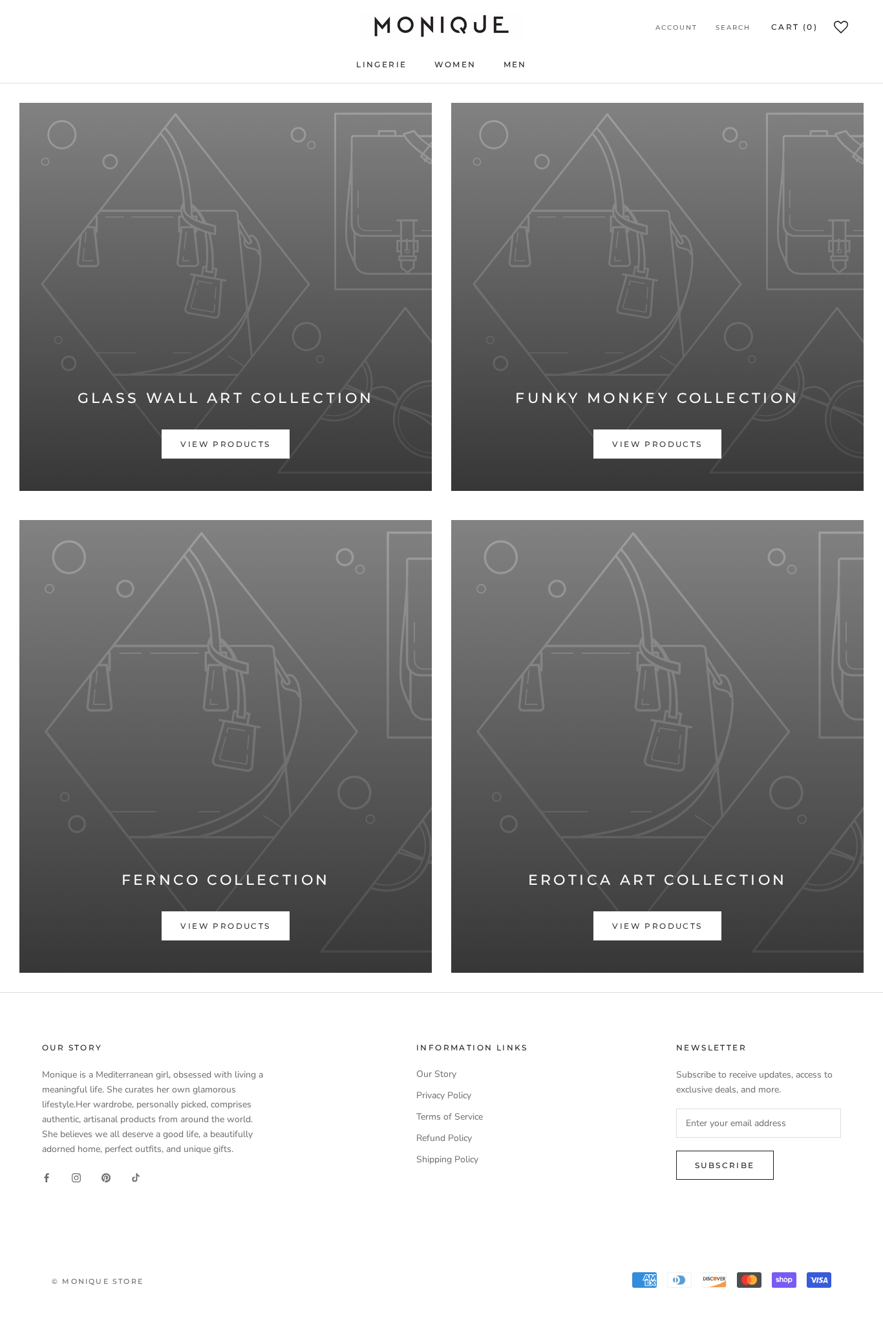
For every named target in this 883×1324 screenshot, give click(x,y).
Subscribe (725, 1165)
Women (455, 64)
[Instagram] (76, 1176)
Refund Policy (444, 1138)
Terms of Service (449, 1117)
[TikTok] (135, 1176)
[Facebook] (46, 1176)
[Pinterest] (106, 1176)
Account (676, 27)
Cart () (794, 27)
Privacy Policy (443, 1095)
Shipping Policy (447, 1159)
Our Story (436, 1074)
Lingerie (381, 64)
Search (733, 27)
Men (515, 64)
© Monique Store (98, 1281)
